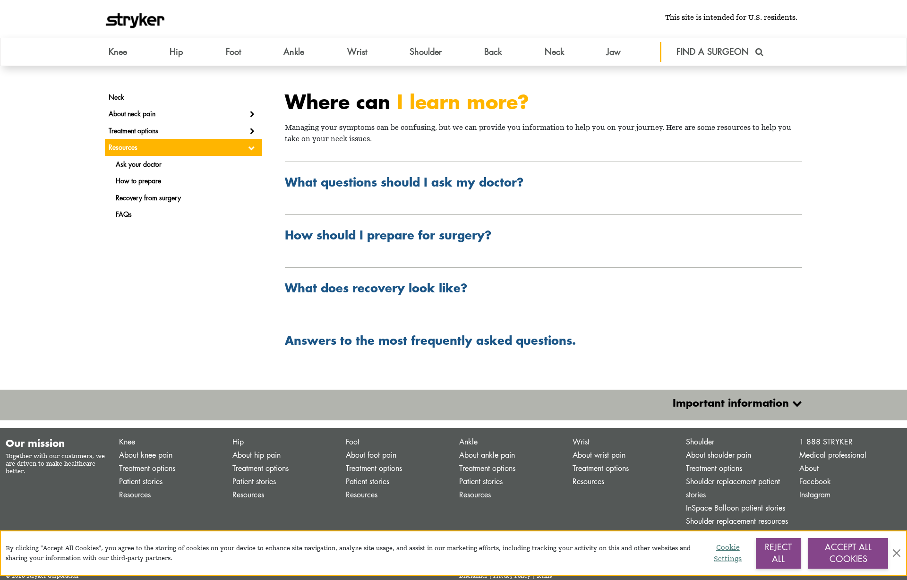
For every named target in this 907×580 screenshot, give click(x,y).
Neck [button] (554, 51)
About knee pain (145, 455)
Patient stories (141, 481)
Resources (135, 495)
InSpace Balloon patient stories (735, 508)
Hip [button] (176, 51)
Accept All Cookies (848, 553)
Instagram (814, 495)
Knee (127, 442)
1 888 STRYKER (826, 442)
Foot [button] (233, 51)
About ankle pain (487, 455)
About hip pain (256, 455)
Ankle (468, 442)
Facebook (815, 481)
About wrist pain (599, 455)
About (809, 468)
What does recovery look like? (376, 287)
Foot (352, 442)
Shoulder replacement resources (737, 521)
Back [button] (493, 51)
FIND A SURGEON (714, 51)
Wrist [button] (357, 51)
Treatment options (147, 468)
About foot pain (371, 455)
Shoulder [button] (426, 51)
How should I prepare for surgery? (388, 234)
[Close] (896, 553)
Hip (238, 442)
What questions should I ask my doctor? (404, 181)
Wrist (581, 442)
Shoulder (700, 442)
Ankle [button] (293, 51)
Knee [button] (118, 51)
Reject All (778, 553)
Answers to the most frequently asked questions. (430, 340)
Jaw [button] (614, 51)
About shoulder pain (718, 455)
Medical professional (832, 455)
